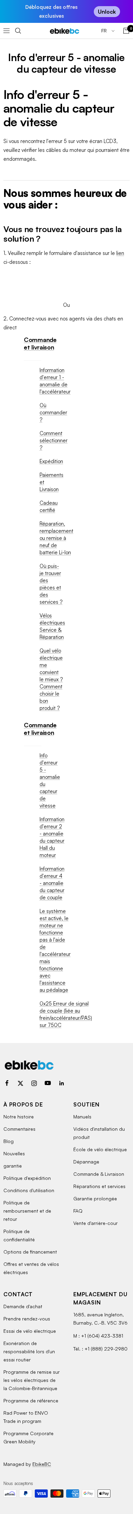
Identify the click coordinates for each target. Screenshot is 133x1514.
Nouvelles (14, 1153)
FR (104, 30)
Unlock (107, 11)
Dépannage (86, 1162)
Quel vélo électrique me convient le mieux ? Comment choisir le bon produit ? (51, 679)
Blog (8, 1141)
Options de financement (30, 1252)
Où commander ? (53, 412)
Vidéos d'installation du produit (99, 1133)
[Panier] (126, 31)
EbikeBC (41, 1464)
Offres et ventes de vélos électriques (31, 1268)
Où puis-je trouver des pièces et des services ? (51, 584)
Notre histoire (18, 1116)
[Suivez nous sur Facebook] (6, 1083)
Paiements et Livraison (51, 482)
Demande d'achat (22, 1306)
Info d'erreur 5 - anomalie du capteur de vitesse (50, 780)
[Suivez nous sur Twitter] (20, 1083)
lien (120, 253)
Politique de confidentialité (19, 1235)
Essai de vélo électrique (29, 1331)
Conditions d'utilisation (28, 1190)
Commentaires (19, 1129)
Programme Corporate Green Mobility (28, 1437)
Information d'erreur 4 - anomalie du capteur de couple (52, 883)
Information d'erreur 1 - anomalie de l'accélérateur (55, 381)
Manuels (82, 1116)
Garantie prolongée (95, 1198)
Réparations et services (99, 1186)
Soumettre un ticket (66, 280)
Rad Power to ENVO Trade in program (25, 1417)
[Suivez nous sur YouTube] (47, 1083)
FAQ (78, 1211)
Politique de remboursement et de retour (27, 1211)
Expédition (51, 461)
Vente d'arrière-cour (95, 1223)
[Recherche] (18, 31)
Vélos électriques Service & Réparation (52, 626)
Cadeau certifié (49, 506)
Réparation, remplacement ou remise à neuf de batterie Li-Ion (56, 538)
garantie (12, 1166)
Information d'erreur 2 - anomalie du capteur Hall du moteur (52, 837)
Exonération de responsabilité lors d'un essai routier (29, 1351)
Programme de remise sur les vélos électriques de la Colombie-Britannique (31, 1380)
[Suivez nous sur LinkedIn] (61, 1083)
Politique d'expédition (27, 1178)
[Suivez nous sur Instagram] (34, 1083)
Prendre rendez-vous (26, 1319)
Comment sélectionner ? (54, 440)
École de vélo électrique (100, 1149)
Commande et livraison (40, 343)
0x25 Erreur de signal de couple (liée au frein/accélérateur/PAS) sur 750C (66, 1014)
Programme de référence (30, 1400)
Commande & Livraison (98, 1174)
